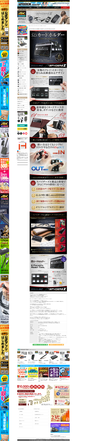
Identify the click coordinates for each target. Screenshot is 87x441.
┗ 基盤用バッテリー (20, 58)
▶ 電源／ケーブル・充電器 (20, 105)
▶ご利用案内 (57, 1)
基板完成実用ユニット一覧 (22, 57)
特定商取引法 (38, 438)
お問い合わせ (59, 438)
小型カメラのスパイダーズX (32, 25)
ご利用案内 (50, 438)
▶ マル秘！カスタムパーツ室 (21, 99)
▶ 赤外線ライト (19, 103)
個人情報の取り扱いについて (44, 438)
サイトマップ (67, 438)
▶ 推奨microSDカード (20, 101)
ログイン (68, 1)
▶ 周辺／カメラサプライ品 (20, 107)
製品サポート (63, 438)
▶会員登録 (65, 1)
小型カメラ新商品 (21, 51)
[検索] (67, 5)
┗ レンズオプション (20, 59)
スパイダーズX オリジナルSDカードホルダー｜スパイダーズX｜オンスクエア (42, 28)
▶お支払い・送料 (61, 1)
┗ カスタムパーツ (20, 60)
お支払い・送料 (54, 438)
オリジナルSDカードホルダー (42, 25)
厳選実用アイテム (21, 61)
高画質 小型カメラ (21, 53)
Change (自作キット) (22, 55)
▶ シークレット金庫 (20, 109)
